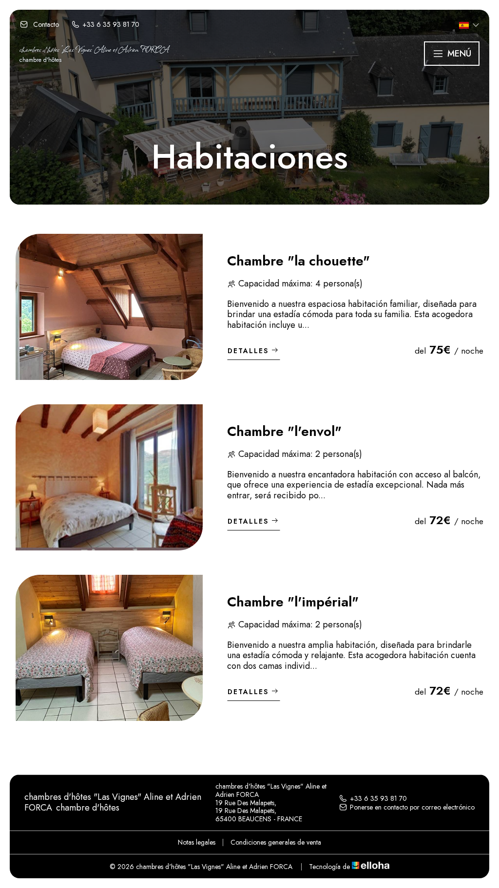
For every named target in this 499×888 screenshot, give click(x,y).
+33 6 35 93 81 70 (378, 798)
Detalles (248, 351)
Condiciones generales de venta (275, 842)
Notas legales (196, 842)
